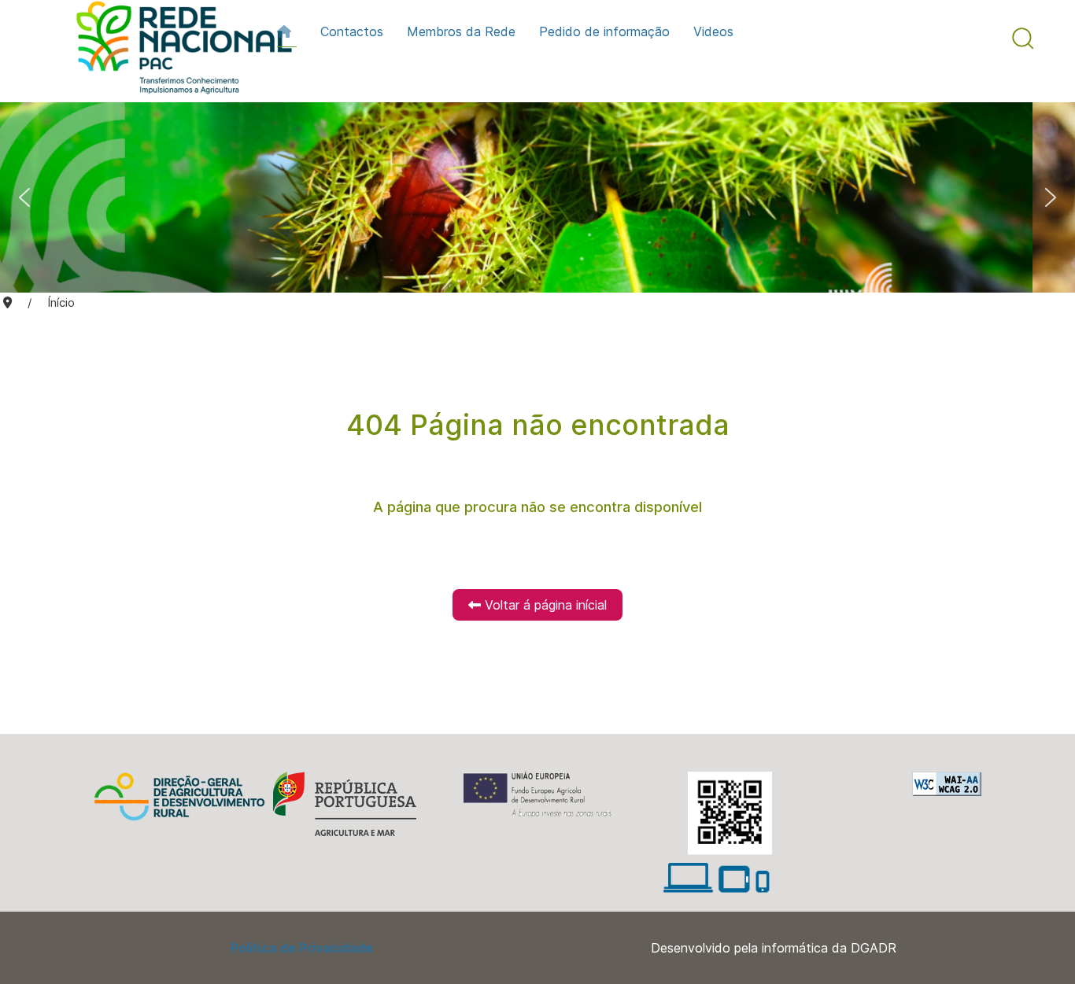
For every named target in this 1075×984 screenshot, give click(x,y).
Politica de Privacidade (302, 948)
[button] (1023, 38)
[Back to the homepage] (176, 51)
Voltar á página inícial (544, 605)
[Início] (287, 31)
